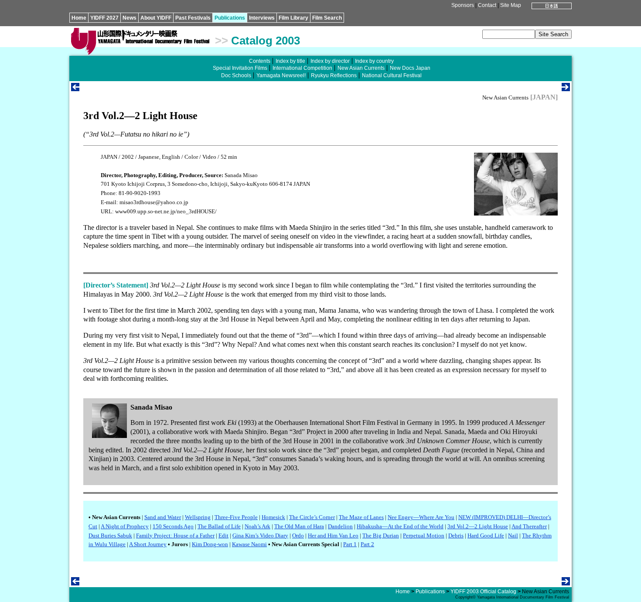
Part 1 (350, 544)
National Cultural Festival (392, 75)
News (129, 18)
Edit (223, 535)
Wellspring (198, 517)
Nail (513, 535)
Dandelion (340, 526)
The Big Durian (380, 535)
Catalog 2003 (265, 40)
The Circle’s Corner (312, 517)
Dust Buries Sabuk (110, 535)
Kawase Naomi (249, 544)
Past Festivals (193, 18)
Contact (487, 5)
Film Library (293, 18)
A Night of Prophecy (125, 526)
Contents (259, 61)
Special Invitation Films (240, 68)
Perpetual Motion (423, 535)
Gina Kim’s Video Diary (260, 535)
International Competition (302, 68)
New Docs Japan (410, 68)
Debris (456, 535)
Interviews (262, 18)
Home (79, 18)
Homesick (273, 517)
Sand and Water (162, 517)
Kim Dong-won (210, 544)
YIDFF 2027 (104, 18)
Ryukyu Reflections (334, 75)
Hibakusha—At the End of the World (400, 526)
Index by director (330, 61)
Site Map (510, 5)
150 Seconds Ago (173, 526)
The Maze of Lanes (361, 517)
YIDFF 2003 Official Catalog (483, 591)
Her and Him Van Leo (333, 535)
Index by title (290, 61)
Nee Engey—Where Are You (421, 517)
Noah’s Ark (257, 526)
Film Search (327, 18)
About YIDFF (155, 18)
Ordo (298, 535)
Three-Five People (236, 517)
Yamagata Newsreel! (281, 75)
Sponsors (462, 5)
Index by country (374, 61)
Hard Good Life (485, 535)
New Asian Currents (361, 68)
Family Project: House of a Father (175, 535)
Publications (230, 18)
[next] (566, 88)
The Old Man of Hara (299, 526)
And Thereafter (529, 526)
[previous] (75, 88)
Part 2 (367, 544)
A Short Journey (148, 544)
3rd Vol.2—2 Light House (477, 526)
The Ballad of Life (219, 526)
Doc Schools (236, 75)
